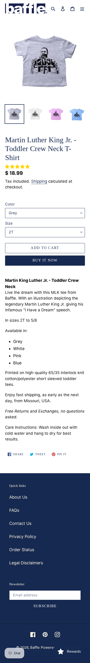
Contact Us (20, 523)
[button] (18, 166)
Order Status (21, 549)
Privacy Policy (22, 536)
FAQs (14, 510)
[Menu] (82, 8)
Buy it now (45, 260)
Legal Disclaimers (26, 562)
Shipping (39, 181)
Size (8, 223)
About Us (18, 497)
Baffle (35, 647)
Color (10, 204)
